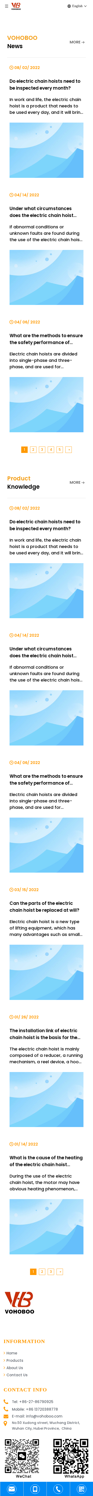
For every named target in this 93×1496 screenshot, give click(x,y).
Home (11, 1353)
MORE (75, 42)
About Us (14, 1367)
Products (14, 1360)
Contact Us (16, 1374)
